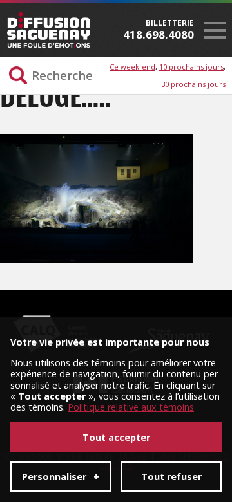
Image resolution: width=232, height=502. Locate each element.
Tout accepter (116, 437)
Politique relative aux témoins (131, 407)
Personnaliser (60, 476)
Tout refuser (171, 476)
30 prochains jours (193, 84)
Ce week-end (132, 66)
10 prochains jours (191, 66)
